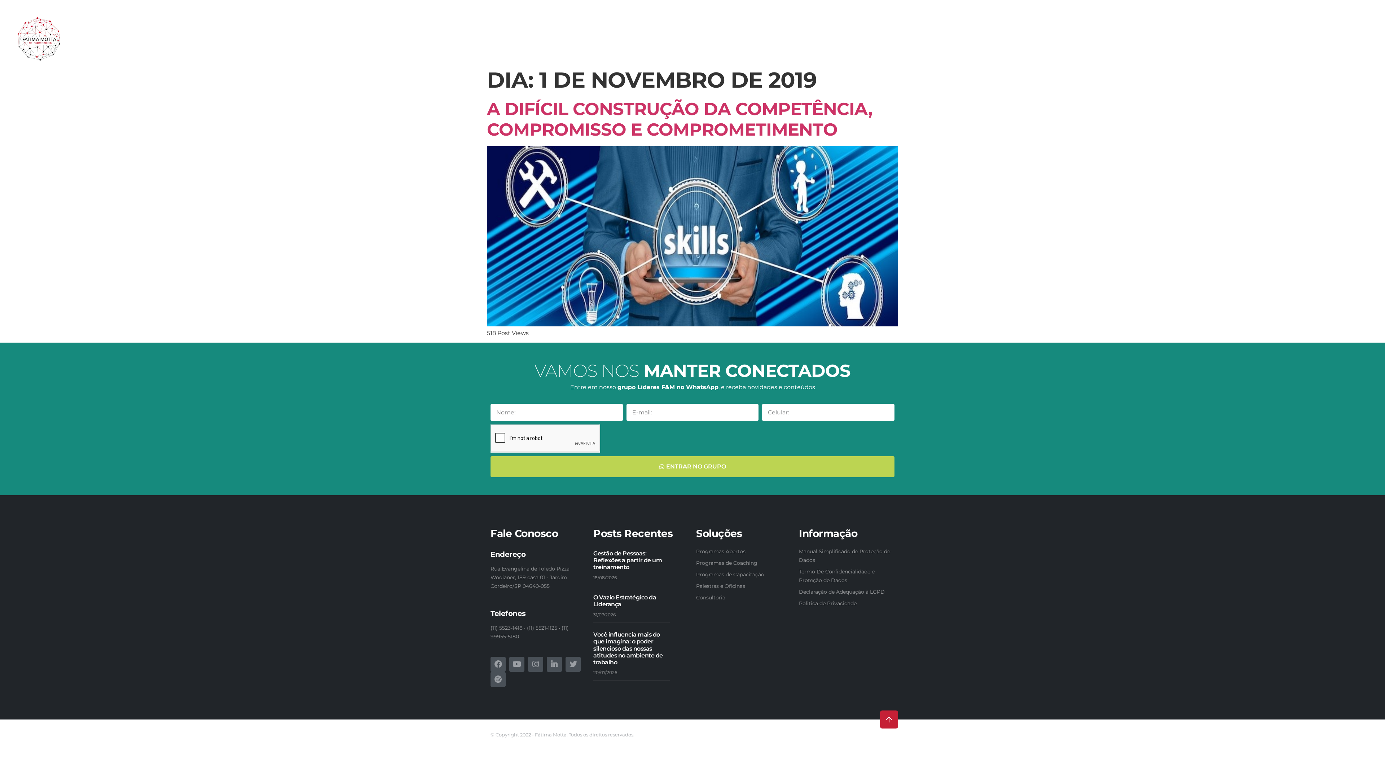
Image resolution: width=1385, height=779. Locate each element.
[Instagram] (535, 664)
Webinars (1264, 42)
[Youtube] (516, 664)
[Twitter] (573, 664)
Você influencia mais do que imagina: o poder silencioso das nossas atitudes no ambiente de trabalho (628, 648)
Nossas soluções (991, 42)
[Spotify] (498, 679)
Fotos (1292, 42)
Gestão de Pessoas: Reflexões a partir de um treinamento (627, 560)
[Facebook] (498, 664)
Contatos (1340, 42)
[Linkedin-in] (554, 664)
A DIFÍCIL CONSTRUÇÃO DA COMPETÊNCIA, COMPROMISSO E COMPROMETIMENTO (679, 119)
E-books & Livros (1221, 42)
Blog (1313, 42)
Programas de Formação (1155, 42)
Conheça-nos (942, 42)
